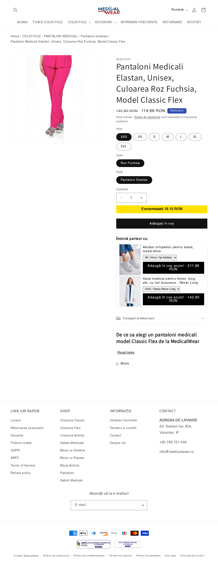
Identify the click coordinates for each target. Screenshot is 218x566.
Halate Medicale (72, 443)
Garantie (17, 435)
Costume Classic (72, 420)
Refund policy (21, 473)
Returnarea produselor (27, 428)
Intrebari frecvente (123, 420)
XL (195, 136)
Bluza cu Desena (72, 450)
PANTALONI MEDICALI (61, 36)
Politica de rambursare (56, 556)
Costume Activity (72, 435)
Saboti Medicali (71, 480)
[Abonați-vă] (142, 505)
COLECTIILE (31, 36)
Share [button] (124, 363)
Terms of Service (23, 465)
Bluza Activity (69, 465)
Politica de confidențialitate (89, 556)
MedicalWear (31, 556)
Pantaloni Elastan (134, 180)
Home (15, 36)
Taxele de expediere (147, 117)
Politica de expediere (148, 556)
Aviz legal (170, 556)
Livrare (16, 420)
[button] (15, 10)
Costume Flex (70, 428)
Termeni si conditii (123, 428)
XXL (124, 146)
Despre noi (118, 443)
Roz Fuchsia (130, 163)
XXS (124, 136)
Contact (115, 435)
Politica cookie (21, 443)
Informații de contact (192, 556)
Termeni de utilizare (120, 556)
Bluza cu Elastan (72, 458)
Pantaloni (67, 473)
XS (140, 136)
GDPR (15, 450)
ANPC (15, 458)
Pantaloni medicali (94, 36)
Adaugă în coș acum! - (173, 267)
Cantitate (122, 189)
